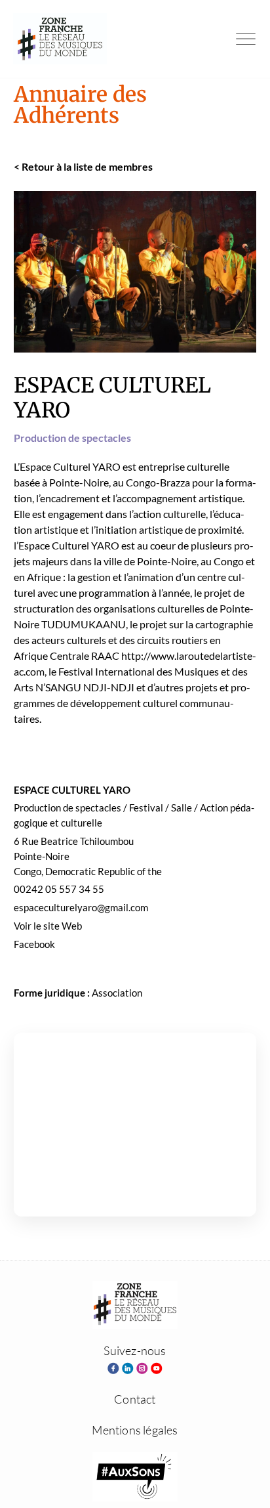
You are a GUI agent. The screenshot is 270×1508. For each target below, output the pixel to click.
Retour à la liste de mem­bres (83, 166)
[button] (246, 39)
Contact (134, 1399)
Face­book (34, 944)
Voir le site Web (48, 926)
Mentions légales (135, 1430)
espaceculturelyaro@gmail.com (81, 907)
